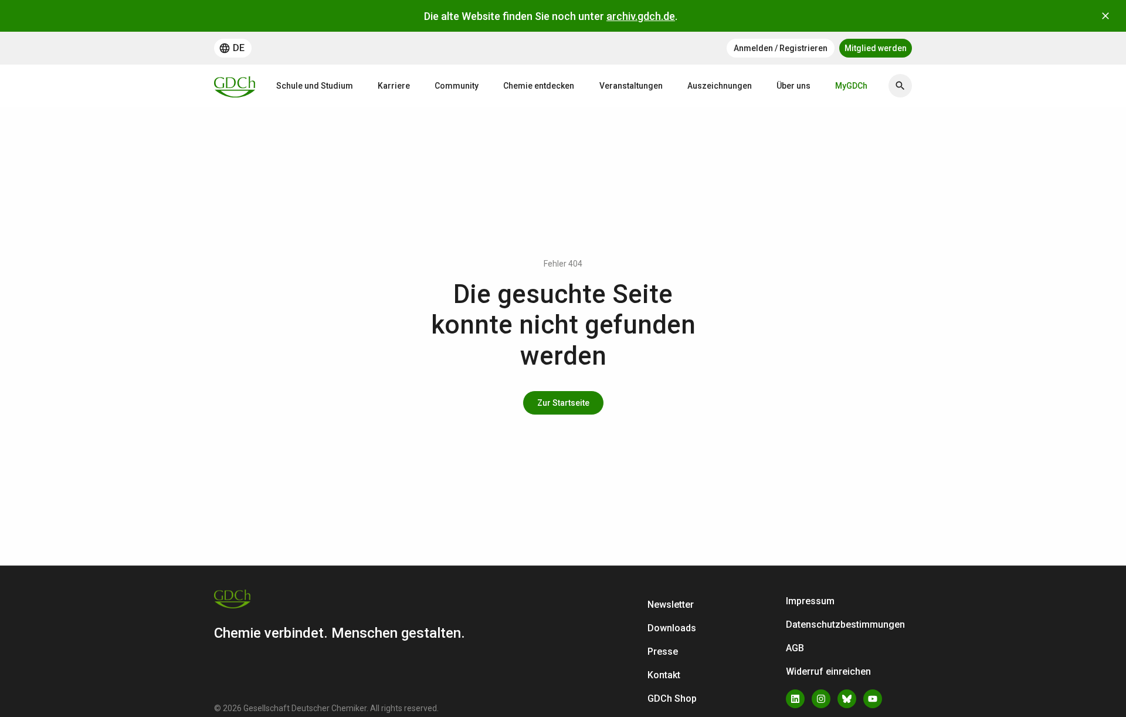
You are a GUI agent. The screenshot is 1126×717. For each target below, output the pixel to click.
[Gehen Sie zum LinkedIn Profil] (795, 698)
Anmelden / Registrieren (780, 48)
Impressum (810, 601)
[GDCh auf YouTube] (872, 698)
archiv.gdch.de (640, 16)
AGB (795, 648)
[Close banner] (1105, 16)
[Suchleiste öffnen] (900, 85)
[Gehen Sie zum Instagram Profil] (821, 698)
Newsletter (670, 604)
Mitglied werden (875, 48)
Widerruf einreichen (828, 671)
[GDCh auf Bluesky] (846, 698)
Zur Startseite (563, 403)
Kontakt (663, 675)
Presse (662, 651)
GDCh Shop (672, 698)
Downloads (671, 628)
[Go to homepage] (234, 85)
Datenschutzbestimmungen (845, 624)
